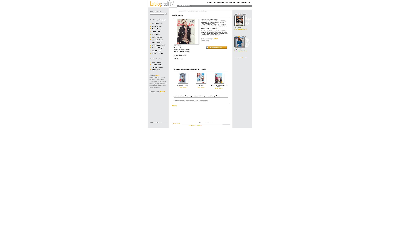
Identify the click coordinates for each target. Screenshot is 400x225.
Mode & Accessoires (157, 40)
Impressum (211, 122)
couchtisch (159, 79)
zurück (175, 105)
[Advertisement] (242, 90)
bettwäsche (157, 77)
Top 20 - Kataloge (156, 62)
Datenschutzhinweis (203, 122)
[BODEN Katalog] (186, 43)
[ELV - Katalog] (239, 25)
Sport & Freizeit (156, 50)
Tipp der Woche (156, 69)
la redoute (158, 85)
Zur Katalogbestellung (241, 29)
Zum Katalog (183, 87)
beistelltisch (157, 87)
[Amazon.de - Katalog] (183, 84)
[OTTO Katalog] (201, 84)
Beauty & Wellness (157, 23)
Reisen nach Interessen (158, 45)
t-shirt (150, 85)
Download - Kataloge (157, 67)
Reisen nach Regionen (158, 48)
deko (158, 83)
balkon (164, 85)
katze (150, 83)
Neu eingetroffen (156, 64)
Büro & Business (156, 26)
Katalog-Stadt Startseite (193, 11)
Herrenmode (178, 101)
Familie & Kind (156, 31)
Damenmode (188, 101)
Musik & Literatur (156, 42)
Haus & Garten (156, 34)
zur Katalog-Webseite (215, 47)
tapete (151, 77)
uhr (153, 85)
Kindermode (203, 101)
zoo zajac (151, 87)
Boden (195, 101)
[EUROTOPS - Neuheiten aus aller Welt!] (219, 84)
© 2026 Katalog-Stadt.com (156, 122)
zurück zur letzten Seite (196, 125)
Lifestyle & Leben (157, 37)
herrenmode (163, 81)
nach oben (177, 123)
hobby (163, 77)
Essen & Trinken (156, 29)
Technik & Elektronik (157, 53)
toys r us (154, 83)
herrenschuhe (163, 83)
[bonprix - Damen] (239, 47)
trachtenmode (152, 79)
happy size (157, 81)
